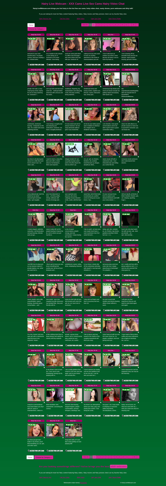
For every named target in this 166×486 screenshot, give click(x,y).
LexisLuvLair (107, 332)
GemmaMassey (108, 156)
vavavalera (125, 86)
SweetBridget (69, 121)
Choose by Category (36, 29)
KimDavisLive (126, 156)
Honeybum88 (31, 192)
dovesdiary (49, 262)
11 (126, 25)
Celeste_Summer (108, 367)
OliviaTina (30, 332)
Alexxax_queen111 (90, 192)
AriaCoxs (68, 86)
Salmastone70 (50, 437)
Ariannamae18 (107, 86)
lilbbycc (48, 51)
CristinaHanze (32, 227)
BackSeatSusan (127, 297)
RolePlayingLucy (127, 332)
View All (85, 25)
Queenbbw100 (88, 86)
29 (133, 25)
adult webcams (118, 466)
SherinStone (88, 402)
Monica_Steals (126, 51)
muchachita (87, 121)
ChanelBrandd (107, 121)
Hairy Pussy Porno (114, 18)
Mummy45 (125, 227)
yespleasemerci (32, 51)
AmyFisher (68, 51)
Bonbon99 (87, 156)
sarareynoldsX (51, 367)
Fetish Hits (83, 483)
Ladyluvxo (87, 227)
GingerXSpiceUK (51, 192)
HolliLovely (68, 332)
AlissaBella (50, 121)
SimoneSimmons (51, 156)
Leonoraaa (49, 402)
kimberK (68, 192)
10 (122, 25)
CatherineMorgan (70, 402)
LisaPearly (68, 297)
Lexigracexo (126, 121)
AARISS (30, 156)
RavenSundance (89, 51)
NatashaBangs (107, 192)
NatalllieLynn (31, 297)
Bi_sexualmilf (88, 367)
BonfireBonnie (32, 402)
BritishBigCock (70, 437)
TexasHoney (107, 402)
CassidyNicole (126, 192)
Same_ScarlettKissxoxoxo (54, 297)
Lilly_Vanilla (31, 121)
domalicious (69, 367)
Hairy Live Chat (96, 18)
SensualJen (87, 297)
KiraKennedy (50, 227)
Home (31, 25)
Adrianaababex (89, 262)
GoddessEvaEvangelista (73, 156)
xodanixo (124, 262)
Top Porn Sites (64, 18)
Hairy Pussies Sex (45, 18)
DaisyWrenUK (32, 86)
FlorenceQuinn (126, 367)
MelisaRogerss (89, 332)
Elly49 (48, 332)
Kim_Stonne (125, 402)
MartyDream (31, 437)
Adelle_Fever (107, 297)
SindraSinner (107, 262)
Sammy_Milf (31, 262)
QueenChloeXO (107, 227)
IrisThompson (69, 227)
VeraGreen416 (69, 262)
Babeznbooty (31, 367)
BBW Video (80, 18)
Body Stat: (36, 34)
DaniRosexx (50, 86)
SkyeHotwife (107, 51)
